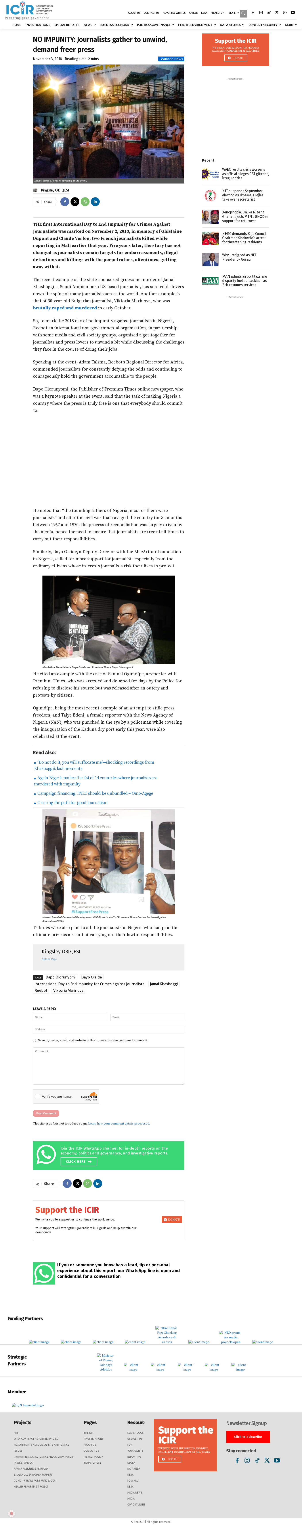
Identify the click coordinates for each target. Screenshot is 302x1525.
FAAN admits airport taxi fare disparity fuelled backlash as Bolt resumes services (244, 280)
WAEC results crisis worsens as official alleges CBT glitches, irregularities (245, 173)
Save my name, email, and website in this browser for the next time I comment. (93, 1040)
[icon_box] (109, 1154)
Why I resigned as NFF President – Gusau (239, 257)
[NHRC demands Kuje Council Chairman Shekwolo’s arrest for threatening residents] (210, 238)
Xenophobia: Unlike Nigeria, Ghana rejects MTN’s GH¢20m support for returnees (245, 216)
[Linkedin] (95, 201)
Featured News (171, 59)
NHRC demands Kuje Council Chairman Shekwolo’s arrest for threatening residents (244, 238)
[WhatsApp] (285, 13)
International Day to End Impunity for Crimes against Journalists (89, 983)
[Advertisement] (108, 461)
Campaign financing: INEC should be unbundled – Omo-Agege (94, 793)
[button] (243, 14)
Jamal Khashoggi (164, 983)
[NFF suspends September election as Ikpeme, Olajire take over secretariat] (210, 195)
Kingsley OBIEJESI (55, 190)
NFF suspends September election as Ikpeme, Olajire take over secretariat (242, 195)
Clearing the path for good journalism (71, 803)
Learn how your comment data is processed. (119, 1124)
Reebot (41, 990)
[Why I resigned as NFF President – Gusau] (210, 259)
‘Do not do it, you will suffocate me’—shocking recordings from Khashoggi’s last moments (94, 765)
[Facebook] (253, 13)
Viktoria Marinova (68, 990)
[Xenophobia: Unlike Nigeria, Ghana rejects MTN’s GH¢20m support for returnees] (210, 217)
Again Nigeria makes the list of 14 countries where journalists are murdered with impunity (95, 781)
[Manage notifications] (11, 1513)
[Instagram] (261, 13)
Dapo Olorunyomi (61, 977)
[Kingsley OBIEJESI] (36, 190)
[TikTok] (269, 13)
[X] (277, 13)
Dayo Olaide (91, 977)
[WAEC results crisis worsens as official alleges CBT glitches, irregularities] (210, 174)
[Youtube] (293, 13)
